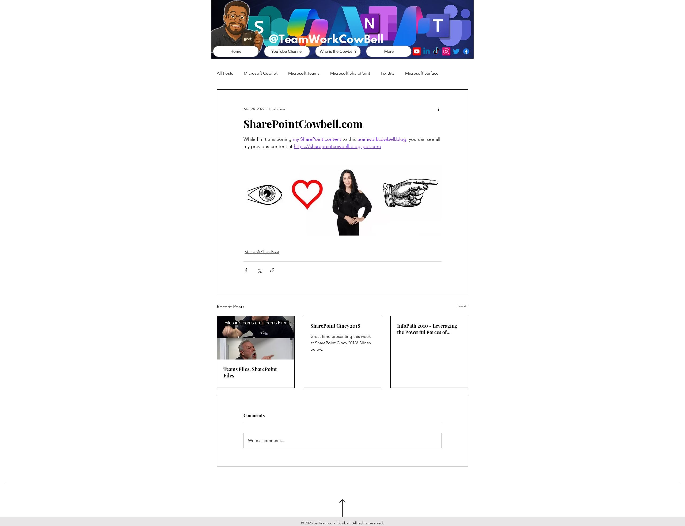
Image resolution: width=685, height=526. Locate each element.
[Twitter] (456, 51)
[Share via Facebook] (246, 270)
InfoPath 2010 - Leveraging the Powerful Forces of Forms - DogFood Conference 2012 (427, 329)
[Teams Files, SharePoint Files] (255, 338)
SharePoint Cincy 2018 (335, 326)
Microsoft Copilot (260, 73)
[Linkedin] (427, 51)
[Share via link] (272, 270)
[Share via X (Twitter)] (259, 270)
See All (462, 306)
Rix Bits (387, 73)
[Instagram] (446, 51)
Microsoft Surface (422, 73)
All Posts (225, 73)
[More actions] (438, 109)
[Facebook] (466, 51)
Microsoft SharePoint (350, 73)
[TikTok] (436, 51)
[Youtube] (417, 51)
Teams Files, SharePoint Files (250, 372)
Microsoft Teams (303, 73)
